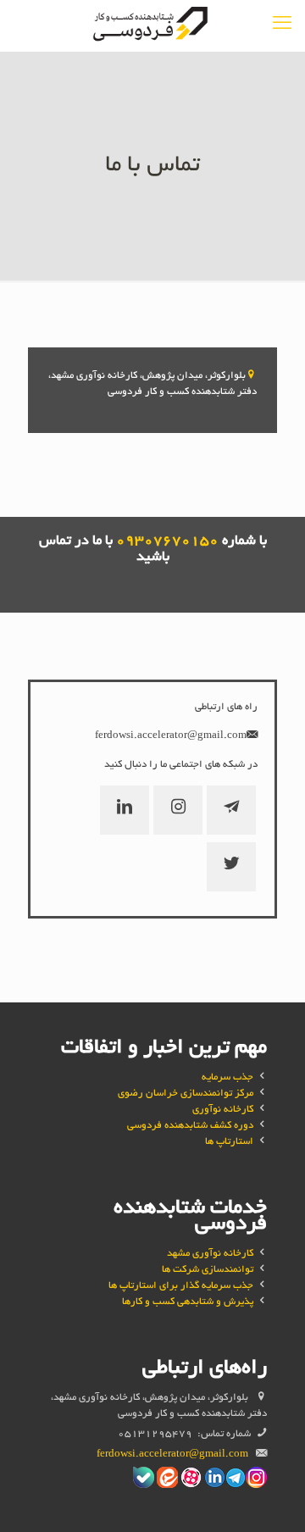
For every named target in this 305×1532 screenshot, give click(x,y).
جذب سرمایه (227, 1077)
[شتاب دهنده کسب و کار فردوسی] (152, 25)
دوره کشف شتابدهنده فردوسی (190, 1125)
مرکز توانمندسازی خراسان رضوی (185, 1093)
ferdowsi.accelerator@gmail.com (171, 735)
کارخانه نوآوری (222, 1109)
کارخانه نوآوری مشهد (210, 1253)
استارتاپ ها (229, 1141)
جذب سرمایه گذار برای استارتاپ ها (180, 1285)
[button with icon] (231, 810)
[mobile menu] (282, 25)
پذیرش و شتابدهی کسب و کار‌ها (187, 1301)
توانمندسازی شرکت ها (207, 1269)
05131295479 (155, 1434)
